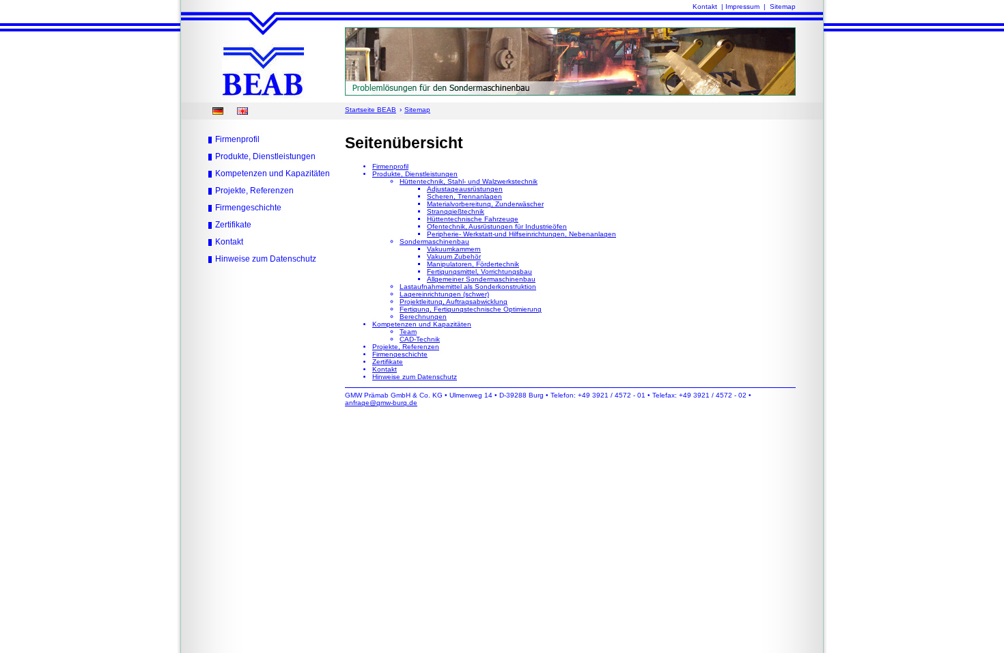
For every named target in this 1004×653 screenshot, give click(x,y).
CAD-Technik (420, 339)
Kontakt (705, 6)
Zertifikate (233, 225)
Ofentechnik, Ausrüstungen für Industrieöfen (497, 226)
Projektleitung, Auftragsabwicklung (453, 301)
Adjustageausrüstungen (465, 189)
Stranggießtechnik (455, 211)
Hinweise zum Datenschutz (265, 259)
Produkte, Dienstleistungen (265, 156)
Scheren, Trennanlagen (464, 196)
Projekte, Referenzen (254, 190)
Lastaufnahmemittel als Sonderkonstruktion (468, 286)
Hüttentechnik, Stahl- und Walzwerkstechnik (469, 181)
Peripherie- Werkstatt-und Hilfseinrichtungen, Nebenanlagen (521, 234)
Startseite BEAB (370, 109)
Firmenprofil (237, 139)
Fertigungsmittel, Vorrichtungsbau (479, 271)
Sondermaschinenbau (434, 241)
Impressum (742, 6)
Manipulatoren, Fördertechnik (473, 264)
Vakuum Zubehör (454, 256)
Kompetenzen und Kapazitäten (272, 173)
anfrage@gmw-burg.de (381, 402)
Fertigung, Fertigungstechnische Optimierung (471, 309)
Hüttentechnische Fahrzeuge (472, 219)
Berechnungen (423, 316)
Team (408, 331)
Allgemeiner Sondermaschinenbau (481, 279)
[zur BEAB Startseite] (263, 96)
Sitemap (783, 6)
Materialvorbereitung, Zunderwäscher (485, 204)
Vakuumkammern (454, 249)
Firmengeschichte (248, 207)
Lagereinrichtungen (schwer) (444, 294)
